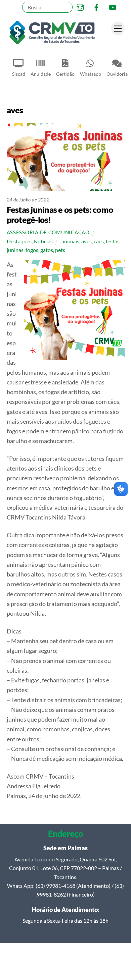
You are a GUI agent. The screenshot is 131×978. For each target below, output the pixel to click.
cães (99, 241)
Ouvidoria (117, 74)
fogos (32, 250)
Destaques (19, 241)
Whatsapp (90, 74)
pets (60, 250)
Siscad (18, 74)
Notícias (43, 241)
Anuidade (41, 74)
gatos (46, 250)
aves (86, 241)
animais (70, 241)
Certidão (65, 74)
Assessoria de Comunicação (48, 232)
